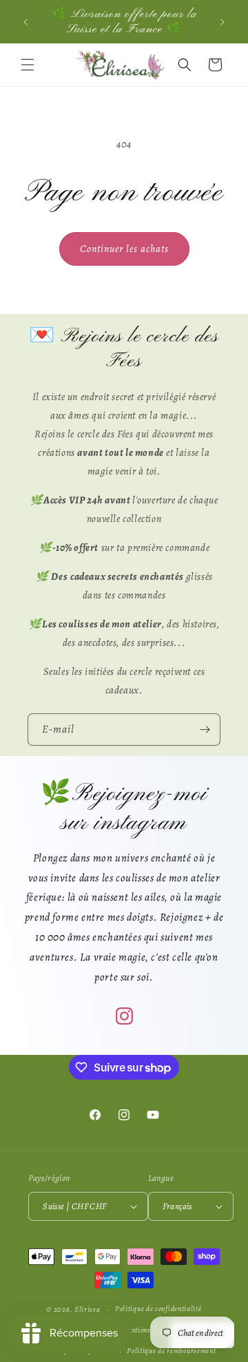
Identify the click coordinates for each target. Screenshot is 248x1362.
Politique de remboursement (171, 1350)
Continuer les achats (124, 248)
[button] (27, 65)
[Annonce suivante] (222, 22)
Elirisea (87, 1309)
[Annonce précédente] (25, 22)
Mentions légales (148, 1330)
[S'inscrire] (204, 729)
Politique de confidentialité (158, 1308)
